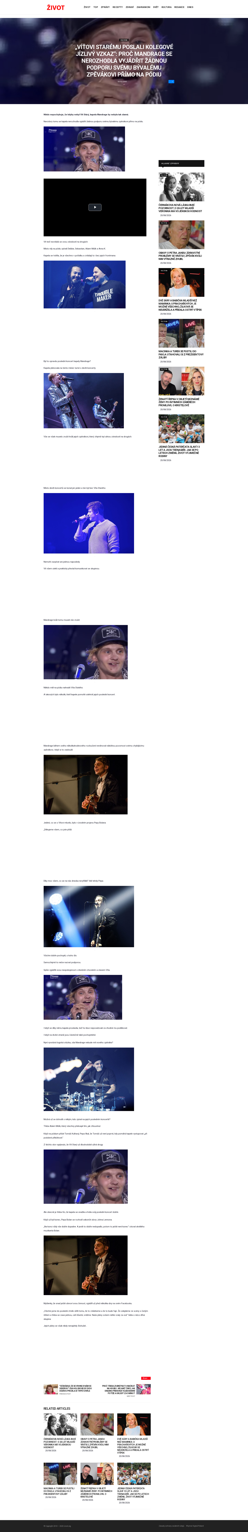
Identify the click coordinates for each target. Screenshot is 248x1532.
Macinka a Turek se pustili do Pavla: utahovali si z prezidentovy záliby (59, 1491)
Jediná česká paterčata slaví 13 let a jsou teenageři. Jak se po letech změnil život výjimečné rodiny (133, 1494)
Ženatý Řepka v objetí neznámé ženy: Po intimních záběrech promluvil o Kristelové (96, 1492)
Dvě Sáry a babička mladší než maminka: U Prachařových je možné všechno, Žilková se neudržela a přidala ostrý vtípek (133, 1446)
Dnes (190, 7)
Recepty (118, 7)
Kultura (167, 7)
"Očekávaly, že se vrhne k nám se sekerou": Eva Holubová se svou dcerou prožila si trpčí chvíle (75, 1390)
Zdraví (130, 7)
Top (95, 7)
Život (87, 7)
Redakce (179, 7)
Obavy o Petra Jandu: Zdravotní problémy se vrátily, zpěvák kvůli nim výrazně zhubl (95, 1443)
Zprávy (105, 7)
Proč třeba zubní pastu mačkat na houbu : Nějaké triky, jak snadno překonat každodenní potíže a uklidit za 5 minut (118, 1391)
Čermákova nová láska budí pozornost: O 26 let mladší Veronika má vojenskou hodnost (60, 1443)
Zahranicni (143, 7)
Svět (156, 7)
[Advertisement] (95, 336)
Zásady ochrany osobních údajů (171, 1526)
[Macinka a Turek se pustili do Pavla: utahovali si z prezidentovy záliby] (60, 1474)
